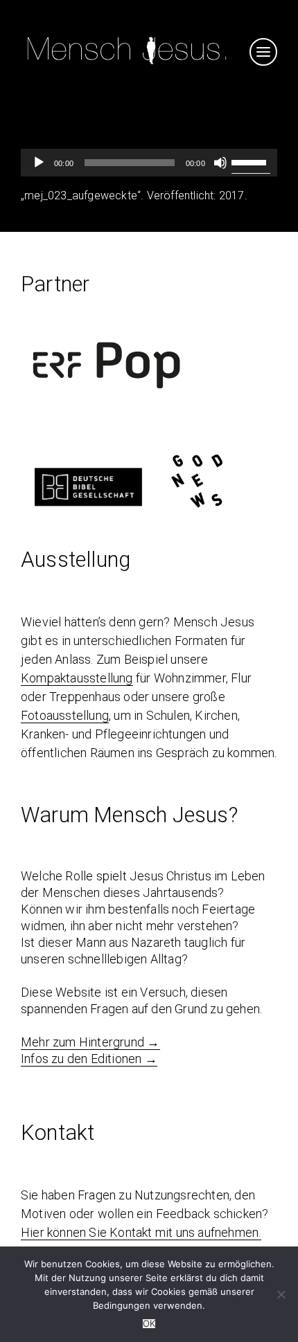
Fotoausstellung (65, 715)
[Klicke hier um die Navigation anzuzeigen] (263, 52)
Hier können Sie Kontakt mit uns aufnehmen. (141, 1232)
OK (149, 1323)
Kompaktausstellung (77, 678)
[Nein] (281, 1294)
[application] (149, 162)
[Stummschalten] (220, 163)
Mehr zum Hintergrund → (90, 1042)
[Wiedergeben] (39, 163)
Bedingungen (121, 1305)
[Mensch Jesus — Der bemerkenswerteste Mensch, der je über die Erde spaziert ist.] (127, 66)
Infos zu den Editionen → (89, 1058)
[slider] (250, 161)
